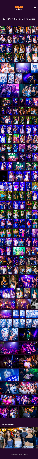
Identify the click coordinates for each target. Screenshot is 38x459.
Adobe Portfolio (23, 454)
